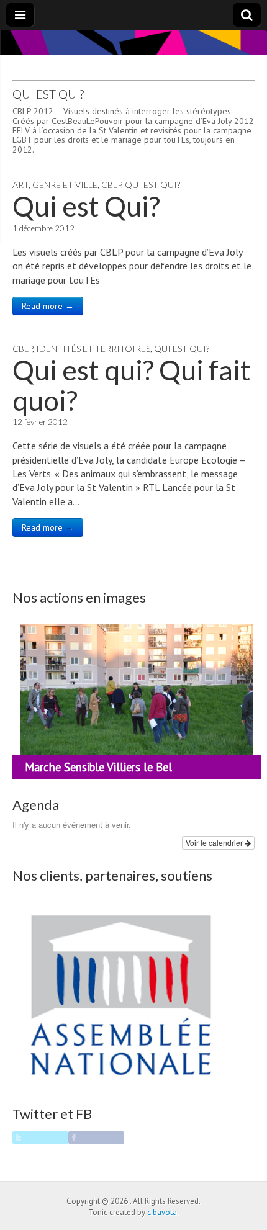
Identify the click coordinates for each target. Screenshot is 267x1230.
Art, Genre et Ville (54, 184)
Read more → (48, 306)
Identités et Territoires (93, 348)
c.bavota (162, 1212)
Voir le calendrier (215, 842)
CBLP (111, 184)
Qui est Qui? (152, 184)
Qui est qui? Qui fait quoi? (131, 385)
